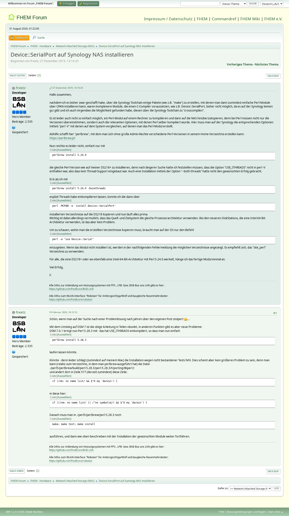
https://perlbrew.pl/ (62, 138)
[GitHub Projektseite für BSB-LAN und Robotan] (13, 127)
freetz (21, 88)
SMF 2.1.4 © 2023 (15, 512)
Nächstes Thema (266, 64)
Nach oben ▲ (275, 511)
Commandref (224, 18)
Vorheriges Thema (240, 64)
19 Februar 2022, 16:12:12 (63, 312)
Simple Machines (34, 512)
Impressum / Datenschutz (168, 18)
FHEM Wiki (250, 18)
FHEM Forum (32, 17)
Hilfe (221, 511)
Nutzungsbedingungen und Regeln (246, 511)
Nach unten (17, 75)
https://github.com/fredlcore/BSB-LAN (71, 289)
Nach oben (16, 471)
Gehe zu (222, 488)
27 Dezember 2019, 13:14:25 (67, 87)
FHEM (202, 18)
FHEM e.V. (273, 18)
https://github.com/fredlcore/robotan (70, 299)
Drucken (273, 75)
